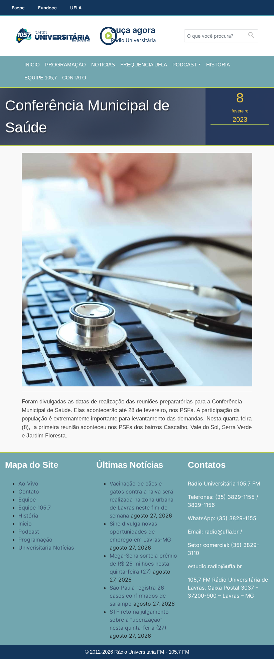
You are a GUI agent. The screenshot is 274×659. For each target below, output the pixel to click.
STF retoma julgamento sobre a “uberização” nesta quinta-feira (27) (139, 619)
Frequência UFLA (143, 64)
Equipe (27, 499)
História (218, 64)
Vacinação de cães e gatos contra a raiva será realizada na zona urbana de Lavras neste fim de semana (141, 499)
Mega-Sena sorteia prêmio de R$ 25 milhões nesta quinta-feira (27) (143, 563)
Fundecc (47, 7)
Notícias (103, 64)
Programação (65, 64)
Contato (74, 77)
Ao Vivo (28, 483)
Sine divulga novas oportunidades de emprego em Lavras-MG (140, 531)
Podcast (184, 64)
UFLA (76, 7)
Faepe (18, 7)
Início (32, 64)
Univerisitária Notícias (46, 547)
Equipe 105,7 (40, 77)
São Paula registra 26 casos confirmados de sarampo (138, 595)
